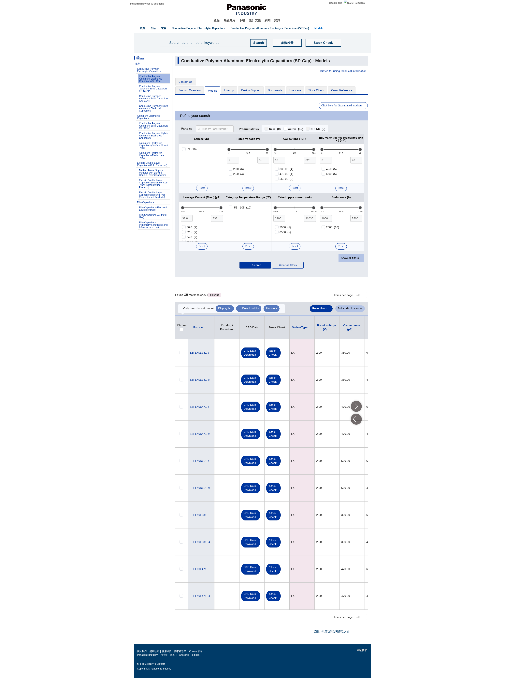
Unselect (271, 308)
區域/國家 (361, 650)
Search (256, 265)
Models (318, 28)
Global (361, 3)
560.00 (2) (286, 178)
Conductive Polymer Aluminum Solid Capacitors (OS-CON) (153, 98)
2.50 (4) (238, 174)
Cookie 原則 (335, 3)
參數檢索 (287, 42)
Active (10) (295, 129)
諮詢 (277, 20)
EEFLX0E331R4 (200, 542)
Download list (250, 308)
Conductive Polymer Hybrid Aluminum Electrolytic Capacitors (153, 108)
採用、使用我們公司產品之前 (331, 631)
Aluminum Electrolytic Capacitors (148, 117)
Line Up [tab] (229, 90)
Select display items (350, 308)
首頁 (142, 28)
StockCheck (273, 352)
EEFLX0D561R (199, 460)
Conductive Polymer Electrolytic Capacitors (198, 28)
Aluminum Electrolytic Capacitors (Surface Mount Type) (153, 145)
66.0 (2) (192, 227)
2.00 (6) (238, 169)
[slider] (229, 149)
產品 (217, 20)
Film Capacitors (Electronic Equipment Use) (153, 208)
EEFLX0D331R (199, 352)
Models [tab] (212, 90)
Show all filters (350, 257)
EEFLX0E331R (199, 514)
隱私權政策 (180, 651)
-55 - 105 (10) (242, 207)
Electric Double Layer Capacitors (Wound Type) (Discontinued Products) (152, 195)
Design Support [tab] (251, 90)
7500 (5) (285, 227)
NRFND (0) (317, 129)
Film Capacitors (145, 202)
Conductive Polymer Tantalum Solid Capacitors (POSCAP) (153, 88)
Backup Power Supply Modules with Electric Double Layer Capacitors (152, 173)
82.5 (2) (192, 232)
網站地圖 (154, 651)
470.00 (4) (286, 174)
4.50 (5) (331, 169)
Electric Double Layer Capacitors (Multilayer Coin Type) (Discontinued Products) (153, 184)
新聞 (267, 20)
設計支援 (255, 20)
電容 (163, 28)
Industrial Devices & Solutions (147, 3)
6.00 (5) (331, 174)
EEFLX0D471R (199, 406)
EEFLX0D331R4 (200, 379)
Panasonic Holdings (188, 655)
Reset (202, 188)
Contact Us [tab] (185, 81)
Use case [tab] (295, 90)
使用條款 (166, 651)
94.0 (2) (192, 237)
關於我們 (142, 651)
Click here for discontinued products (341, 105)
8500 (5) (285, 232)
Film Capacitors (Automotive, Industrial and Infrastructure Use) (153, 225)
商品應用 (229, 20)
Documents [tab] (275, 90)
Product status (249, 129)
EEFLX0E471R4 (200, 595)
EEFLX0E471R (199, 569)
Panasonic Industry (147, 655)
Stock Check (323, 42)
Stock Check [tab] (316, 90)
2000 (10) (332, 227)
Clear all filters (288, 265)
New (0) (275, 129)
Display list (224, 308)
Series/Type (300, 327)
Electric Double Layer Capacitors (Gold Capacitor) (152, 164)
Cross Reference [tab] (341, 90)
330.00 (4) (286, 169)
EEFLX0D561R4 (200, 487)
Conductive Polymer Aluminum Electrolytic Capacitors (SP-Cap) (270, 28)
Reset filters (319, 308)
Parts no (187, 128)
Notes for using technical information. (344, 71)
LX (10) (192, 149)
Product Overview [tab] (190, 90)
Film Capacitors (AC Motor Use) (153, 216)
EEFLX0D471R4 (200, 433)
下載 (242, 20)
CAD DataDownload (250, 352)
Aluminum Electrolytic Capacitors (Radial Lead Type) (152, 155)
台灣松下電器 (168, 655)
